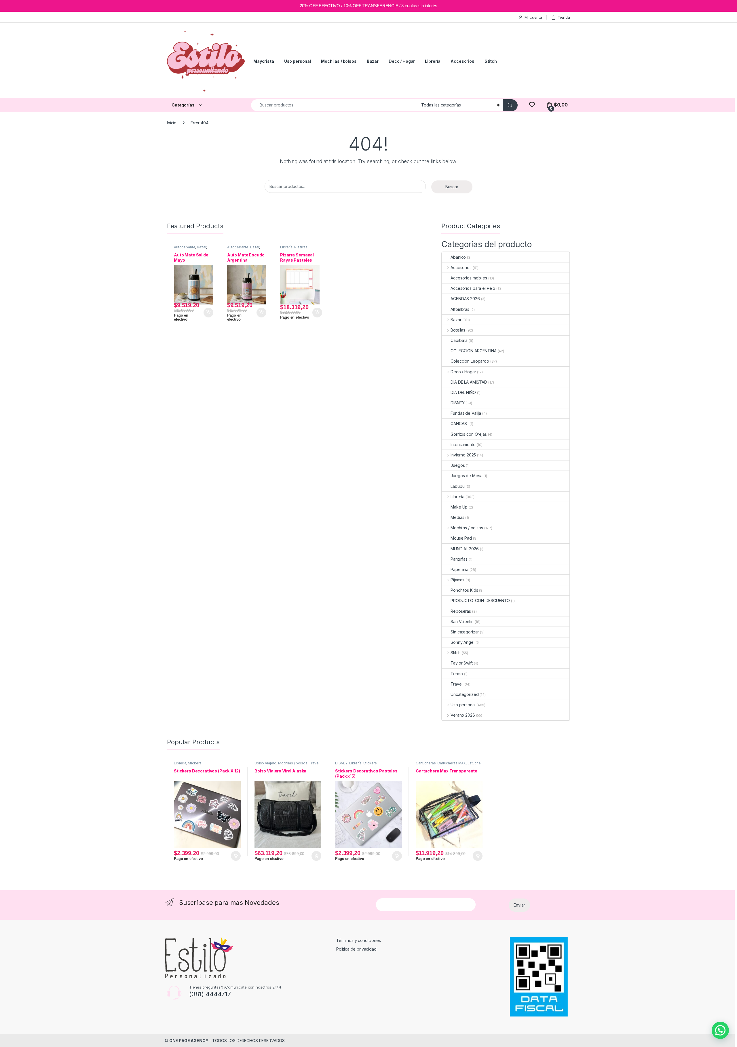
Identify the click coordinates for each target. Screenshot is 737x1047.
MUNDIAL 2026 (464, 548)
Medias (457, 517)
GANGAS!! (459, 423)
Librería (432, 61)
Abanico (458, 257)
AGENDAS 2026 (465, 298)
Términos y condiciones (358, 940)
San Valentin (462, 621)
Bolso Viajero (265, 763)
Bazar (373, 61)
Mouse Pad (461, 538)
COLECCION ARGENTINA (473, 350)
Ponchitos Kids (464, 590)
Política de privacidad (356, 949)
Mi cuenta (533, 17)
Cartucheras (426, 763)
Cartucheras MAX (451, 763)
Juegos (458, 465)
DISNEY (457, 402)
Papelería (459, 569)
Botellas (458, 330)
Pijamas (457, 579)
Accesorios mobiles (469, 277)
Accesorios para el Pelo (473, 288)
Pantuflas (459, 559)
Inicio (171, 122)
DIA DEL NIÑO (463, 392)
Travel (456, 683)
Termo (457, 673)
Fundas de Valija (466, 413)
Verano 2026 (463, 715)
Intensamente (463, 444)
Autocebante (184, 247)
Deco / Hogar (402, 61)
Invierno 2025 (463, 454)
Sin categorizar (465, 631)
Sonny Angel (462, 642)
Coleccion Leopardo (470, 361)
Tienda (564, 17)
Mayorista (263, 61)
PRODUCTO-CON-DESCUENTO (480, 600)
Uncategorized (464, 694)
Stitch (491, 61)
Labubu (457, 486)
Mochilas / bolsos (339, 61)
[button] (720, 1030)
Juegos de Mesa (466, 475)
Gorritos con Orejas (469, 434)
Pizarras (300, 247)
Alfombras (460, 309)
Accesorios (462, 61)
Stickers (195, 763)
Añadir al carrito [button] (207, 312)
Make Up (459, 507)
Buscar (451, 186)
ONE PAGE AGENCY (188, 1040)
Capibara (459, 340)
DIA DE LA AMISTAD (469, 382)
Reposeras (461, 611)
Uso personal (297, 61)
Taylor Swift (461, 662)
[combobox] (334, 105)
